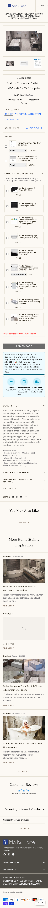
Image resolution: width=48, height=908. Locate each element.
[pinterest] (21, 497)
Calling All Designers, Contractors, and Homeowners (22, 745)
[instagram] (13, 854)
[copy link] (25, 497)
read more (7, 606)
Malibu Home (15, 892)
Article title (9, 644)
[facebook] (12, 497)
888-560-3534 (26, 881)
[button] (4, 6)
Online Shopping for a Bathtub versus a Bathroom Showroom (22, 688)
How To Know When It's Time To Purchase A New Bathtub (19, 588)
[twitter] (17, 497)
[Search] (38, 6)
